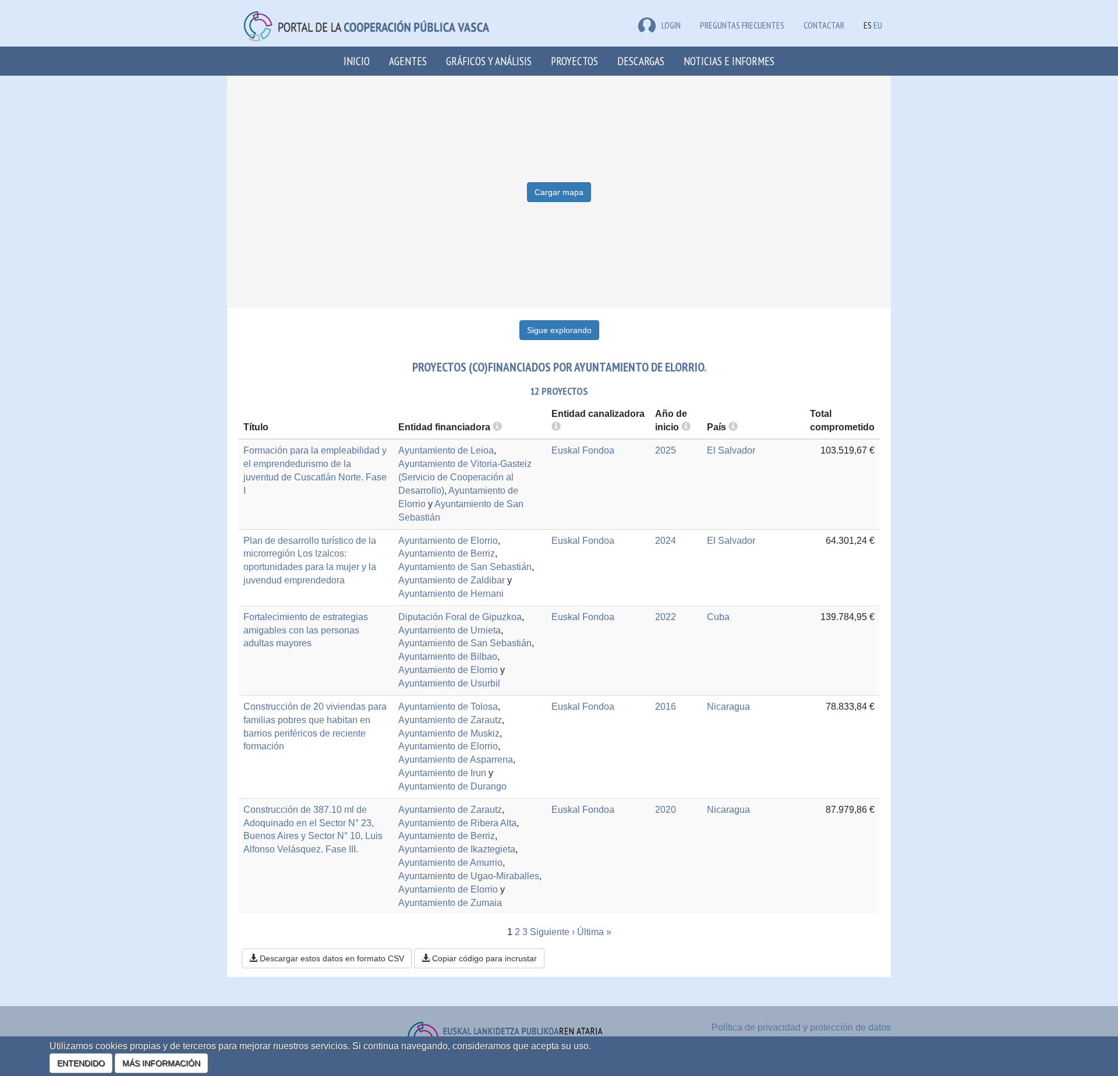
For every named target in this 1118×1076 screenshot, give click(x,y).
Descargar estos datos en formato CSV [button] (330, 958)
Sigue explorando (559, 330)
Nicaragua (728, 707)
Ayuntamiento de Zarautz (450, 720)
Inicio (357, 61)
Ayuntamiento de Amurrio (450, 863)
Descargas (640, 61)
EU (877, 25)
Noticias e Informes (729, 61)
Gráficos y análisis (489, 61)
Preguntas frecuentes (742, 25)
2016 (665, 707)
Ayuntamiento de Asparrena (455, 759)
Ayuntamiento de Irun (442, 773)
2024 (665, 541)
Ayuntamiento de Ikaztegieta (456, 849)
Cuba (718, 617)
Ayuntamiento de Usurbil (449, 683)
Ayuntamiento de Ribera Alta (457, 823)
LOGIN (671, 25)
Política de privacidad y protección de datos (801, 1027)
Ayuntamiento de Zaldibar (451, 580)
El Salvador (731, 450)
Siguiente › (552, 932)
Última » (594, 932)
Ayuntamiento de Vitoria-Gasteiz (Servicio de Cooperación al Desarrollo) (465, 477)
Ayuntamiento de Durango (452, 786)
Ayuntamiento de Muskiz (449, 733)
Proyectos (574, 61)
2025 (665, 450)
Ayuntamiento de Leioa (446, 450)
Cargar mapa (559, 192)
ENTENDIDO (81, 1063)
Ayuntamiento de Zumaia (450, 903)
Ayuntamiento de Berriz (446, 553)
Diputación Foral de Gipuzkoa (460, 617)
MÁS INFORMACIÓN (161, 1063)
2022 (665, 617)
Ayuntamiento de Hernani (451, 594)
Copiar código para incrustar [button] (483, 958)
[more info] (686, 427)
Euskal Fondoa (582, 450)
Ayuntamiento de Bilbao (447, 656)
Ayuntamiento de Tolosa (448, 707)
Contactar (824, 25)
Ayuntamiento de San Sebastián (465, 567)
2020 (665, 810)
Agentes (408, 61)
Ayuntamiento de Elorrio (448, 541)
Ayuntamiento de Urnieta (449, 630)
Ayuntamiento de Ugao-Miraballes (468, 876)
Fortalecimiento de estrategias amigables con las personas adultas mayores (305, 630)
